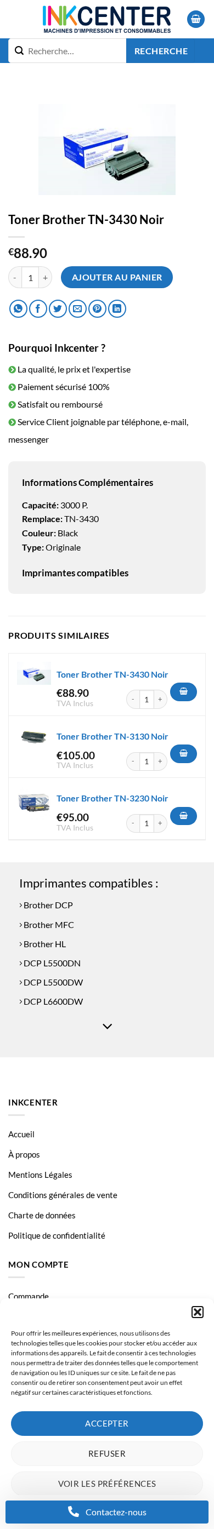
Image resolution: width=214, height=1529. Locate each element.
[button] (197, 1312)
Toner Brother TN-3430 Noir (112, 674)
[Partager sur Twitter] (58, 309)
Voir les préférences (107, 1483)
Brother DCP (47, 905)
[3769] (183, 692)
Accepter (107, 1423)
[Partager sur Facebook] (38, 309)
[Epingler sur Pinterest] (97, 309)
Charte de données (42, 1215)
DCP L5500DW (52, 982)
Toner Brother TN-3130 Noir (112, 736)
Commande (28, 1296)
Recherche (161, 51)
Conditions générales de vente (62, 1195)
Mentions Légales (40, 1174)
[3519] (183, 754)
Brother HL (44, 943)
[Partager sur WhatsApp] (18, 309)
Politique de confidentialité (56, 1235)
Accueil (21, 1134)
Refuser (107, 1453)
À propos (24, 1154)
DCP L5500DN (51, 963)
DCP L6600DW (52, 1001)
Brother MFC (48, 924)
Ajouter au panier (117, 277)
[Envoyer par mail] (78, 309)
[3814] (183, 816)
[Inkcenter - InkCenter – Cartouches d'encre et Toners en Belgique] (107, 19)
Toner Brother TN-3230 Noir (112, 798)
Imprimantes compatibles (75, 573)
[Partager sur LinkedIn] (117, 309)
